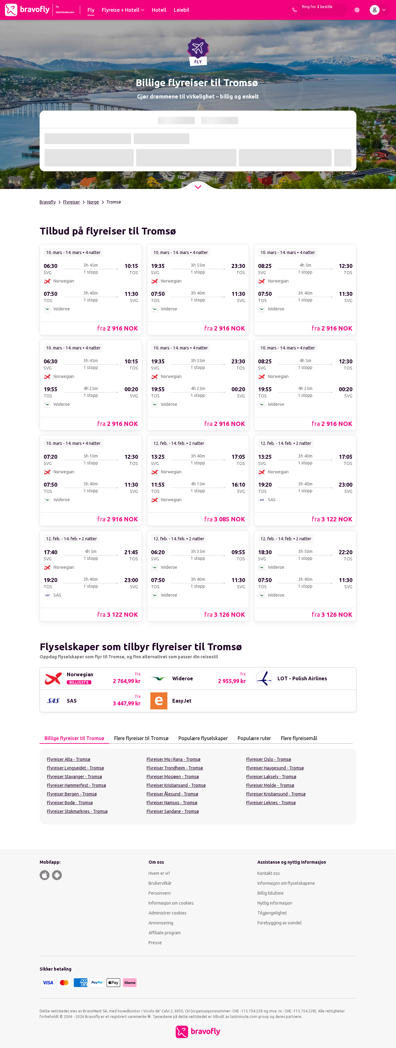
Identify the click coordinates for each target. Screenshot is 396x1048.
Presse (155, 942)
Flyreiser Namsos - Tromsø (172, 802)
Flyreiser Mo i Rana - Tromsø (173, 759)
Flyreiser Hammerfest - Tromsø (76, 785)
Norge (93, 202)
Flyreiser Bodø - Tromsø (70, 802)
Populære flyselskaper (203, 738)
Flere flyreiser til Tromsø (141, 738)
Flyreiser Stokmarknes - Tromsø (77, 811)
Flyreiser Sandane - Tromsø (173, 811)
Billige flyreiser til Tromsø (74, 738)
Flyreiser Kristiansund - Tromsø (276, 793)
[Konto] (379, 10)
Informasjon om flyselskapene (286, 883)
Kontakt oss (268, 873)
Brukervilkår (160, 883)
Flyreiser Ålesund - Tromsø (172, 793)
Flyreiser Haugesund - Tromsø (275, 767)
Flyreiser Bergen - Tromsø (72, 793)
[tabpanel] (198, 786)
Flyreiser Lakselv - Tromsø (271, 776)
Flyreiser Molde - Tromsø (270, 785)
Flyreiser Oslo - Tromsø (268, 759)
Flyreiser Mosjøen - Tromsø (173, 776)
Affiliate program (164, 932)
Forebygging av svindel (279, 922)
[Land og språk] (357, 10)
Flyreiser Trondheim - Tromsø (175, 767)
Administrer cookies (167, 912)
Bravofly (48, 202)
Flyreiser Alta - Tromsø (68, 759)
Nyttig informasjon (275, 903)
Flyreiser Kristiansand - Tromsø (176, 785)
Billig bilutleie (270, 893)
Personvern (159, 893)
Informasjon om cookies (171, 903)
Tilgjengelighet (272, 912)
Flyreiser (71, 202)
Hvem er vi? (159, 873)
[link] (91, 289)
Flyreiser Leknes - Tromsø (271, 802)
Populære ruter (254, 738)
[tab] (74, 738)
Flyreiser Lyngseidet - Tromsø (75, 767)
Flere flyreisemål (299, 738)
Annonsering (160, 922)
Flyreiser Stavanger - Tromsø (74, 776)
